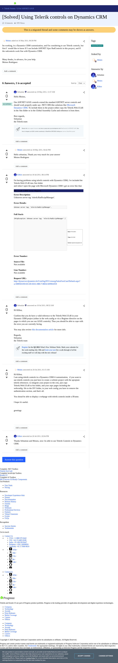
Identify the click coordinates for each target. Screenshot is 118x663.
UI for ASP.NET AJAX (25, 8)
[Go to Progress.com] (7, 599)
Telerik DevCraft (6, 471)
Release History (10, 502)
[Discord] (10, 568)
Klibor (19, 175)
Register (25, 347)
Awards (7, 611)
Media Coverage (11, 615)
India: (18, 542)
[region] (59, 656)
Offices (7, 619)
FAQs (7, 518)
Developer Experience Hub (15, 495)
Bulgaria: (18, 544)
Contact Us (9, 536)
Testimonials (9, 528)
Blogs (7, 506)
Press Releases (10, 613)
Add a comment (10, 71)
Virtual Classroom (11, 514)
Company (8, 607)
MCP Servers (5, 479)
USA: (18, 538)
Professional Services (12, 510)
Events (7, 516)
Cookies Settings (106, 656)
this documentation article (43, 329)
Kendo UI (3, 475)
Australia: (19, 546)
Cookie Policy (30, 658)
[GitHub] (10, 565)
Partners (7, 512)
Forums (7, 504)
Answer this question (14, 459)
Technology (9, 609)
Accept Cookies (84, 656)
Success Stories (10, 526)
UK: (17, 540)
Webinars (8, 508)
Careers (7, 617)
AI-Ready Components (18, 479)
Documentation (10, 499)
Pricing (7, 487)
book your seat (50, 350)
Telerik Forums (9, 8)
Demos (7, 497)
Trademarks (32, 646)
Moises (8, 41)
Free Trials (8, 485)
